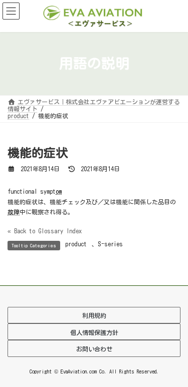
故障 (14, 212)
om (59, 191)
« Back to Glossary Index (45, 231)
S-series (110, 244)
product (76, 244)
